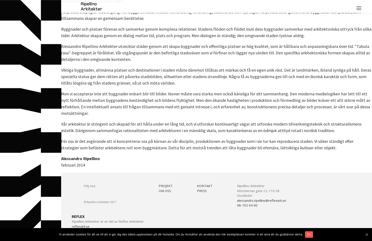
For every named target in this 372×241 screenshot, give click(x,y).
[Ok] (366, 234)
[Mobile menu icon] (358, 8)
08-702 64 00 (247, 205)
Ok (309, 234)
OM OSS (165, 191)
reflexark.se (81, 226)
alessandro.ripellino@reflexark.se (261, 200)
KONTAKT (204, 186)
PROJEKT (166, 186)
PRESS (202, 191)
